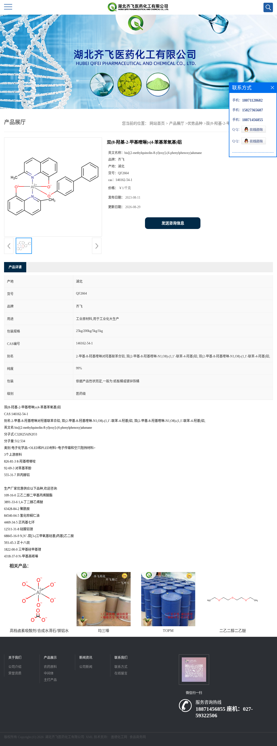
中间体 (49, 673)
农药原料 (50, 667)
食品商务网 (138, 737)
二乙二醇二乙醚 (232, 631)
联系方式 (120, 667)
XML (89, 737)
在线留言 (120, 673)
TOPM (168, 631)
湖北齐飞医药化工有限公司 (64, 737)
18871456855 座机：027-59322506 (224, 712)
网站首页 (157, 123)
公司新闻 (85, 667)
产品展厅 (176, 123)
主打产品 (50, 680)
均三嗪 (103, 631)
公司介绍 (14, 667)
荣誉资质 (14, 673)
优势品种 (195, 123)
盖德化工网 (119, 737)
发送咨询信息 (172, 223)
